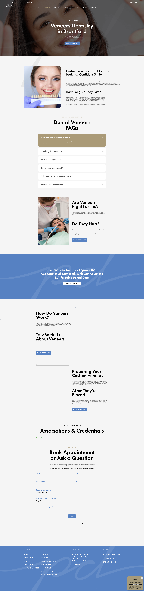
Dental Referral (47, 564)
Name (38, 473)
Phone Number (41, 481)
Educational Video (31, 568)
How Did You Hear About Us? (46, 498)
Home (26, 554)
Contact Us (93, 7)
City (76, 481)
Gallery (44, 558)
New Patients (65, 7)
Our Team (39, 7)
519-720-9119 (29, 2)
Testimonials (56, 7)
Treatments (28, 558)
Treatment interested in (43, 490)
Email (77, 473)
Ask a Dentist (46, 554)
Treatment (47, 7)
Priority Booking (134, 2)
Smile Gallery (75, 7)
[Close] (142, 578)
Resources (84, 7)
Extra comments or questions (45, 507)
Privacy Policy (47, 571)
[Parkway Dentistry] (9, 5)
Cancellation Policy (49, 575)
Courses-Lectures (48, 561)
